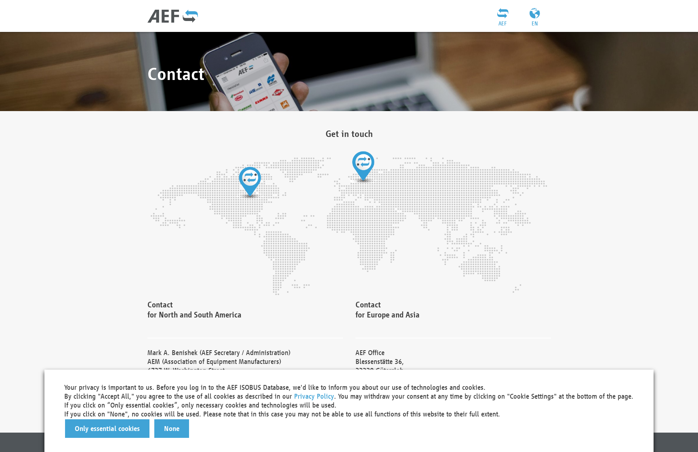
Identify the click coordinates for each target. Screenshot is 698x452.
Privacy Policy (314, 396)
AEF (502, 23)
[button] (107, 428)
